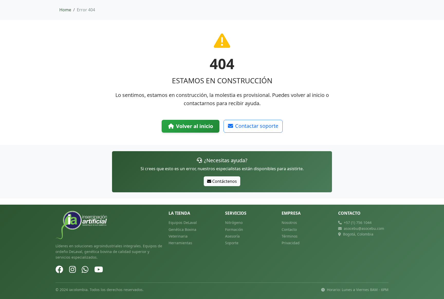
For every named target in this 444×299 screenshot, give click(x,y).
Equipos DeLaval (183, 222)
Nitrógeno (234, 222)
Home (65, 10)
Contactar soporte (256, 125)
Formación (234, 229)
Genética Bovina (182, 229)
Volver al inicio (194, 126)
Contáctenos (224, 181)
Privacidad (291, 242)
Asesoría (232, 236)
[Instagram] (72, 269)
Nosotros (289, 222)
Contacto (289, 229)
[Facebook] (59, 269)
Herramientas (180, 242)
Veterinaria (178, 236)
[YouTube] (98, 269)
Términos (290, 236)
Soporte (231, 242)
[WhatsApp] (85, 269)
